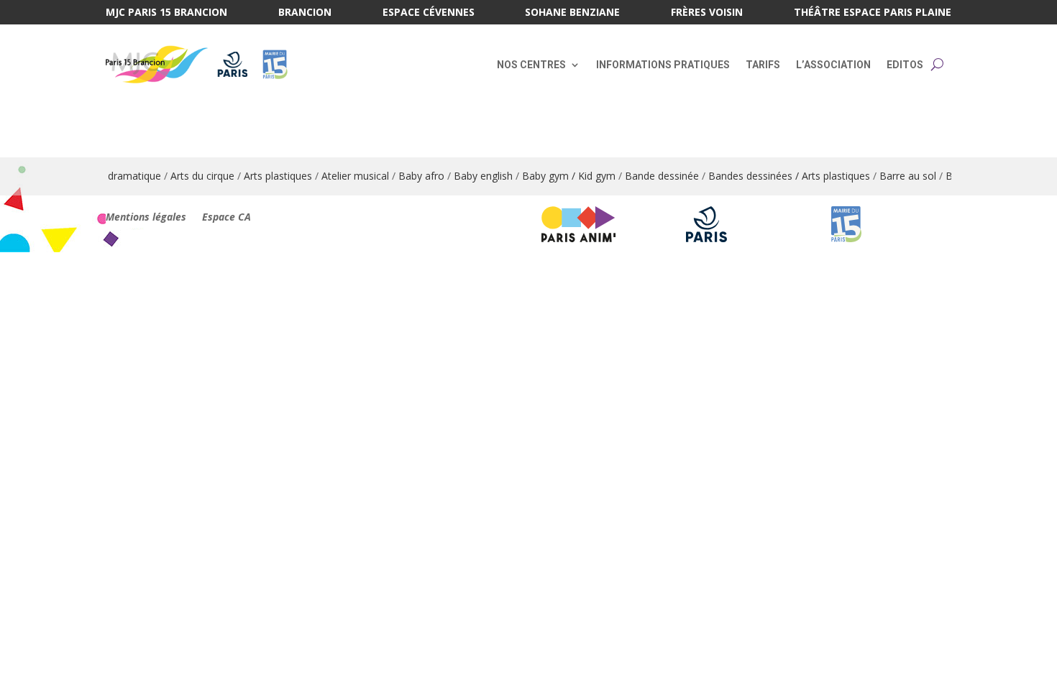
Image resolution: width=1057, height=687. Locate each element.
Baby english (473, 176)
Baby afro (412, 176)
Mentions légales (146, 217)
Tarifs (763, 64)
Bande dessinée (653, 176)
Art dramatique (117, 176)
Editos (905, 64)
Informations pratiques (663, 64)
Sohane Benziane (572, 13)
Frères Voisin (707, 13)
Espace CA (226, 217)
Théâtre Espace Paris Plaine (872, 13)
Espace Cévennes (429, 13)
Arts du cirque (193, 176)
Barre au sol (898, 176)
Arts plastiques (268, 176)
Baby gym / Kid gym (559, 176)
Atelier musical (346, 176)
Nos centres (531, 64)
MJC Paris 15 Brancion (166, 13)
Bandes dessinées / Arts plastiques (780, 176)
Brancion (304, 13)
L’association (833, 64)
